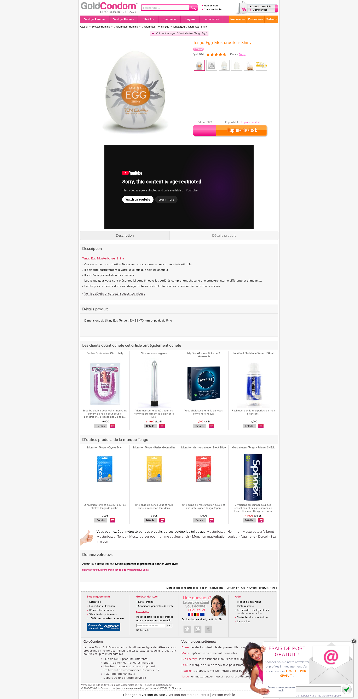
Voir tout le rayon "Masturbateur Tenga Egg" (181, 33)
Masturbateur (106, 258)
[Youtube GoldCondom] (197, 629)
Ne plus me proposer (330, 695)
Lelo (184, 665)
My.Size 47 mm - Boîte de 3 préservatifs (203, 355)
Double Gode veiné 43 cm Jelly (105, 353)
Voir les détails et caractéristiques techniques (114, 293)
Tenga (242, 54)
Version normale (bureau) (189, 695)
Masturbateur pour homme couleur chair (159, 537)
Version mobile (223, 695)
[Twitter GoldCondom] (187, 629)
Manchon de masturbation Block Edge (203, 447)
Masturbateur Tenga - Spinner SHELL (253, 447)
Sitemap (176, 688)
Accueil (84, 26)
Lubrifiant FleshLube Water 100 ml (253, 353)
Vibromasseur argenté (154, 353)
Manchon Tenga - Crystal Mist (104, 447)
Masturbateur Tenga (111, 537)
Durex (185, 647)
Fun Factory (189, 659)
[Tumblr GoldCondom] (208, 629)
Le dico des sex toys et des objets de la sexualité (253, 612)
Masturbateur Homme (223, 532)
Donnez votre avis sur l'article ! (116, 569)
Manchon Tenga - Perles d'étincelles (154, 447)
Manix (185, 653)
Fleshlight (187, 670)
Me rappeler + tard (305, 695)
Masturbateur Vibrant (258, 532)
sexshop (150, 684)
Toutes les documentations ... (254, 617)
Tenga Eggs (97, 280)
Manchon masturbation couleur (215, 537)
